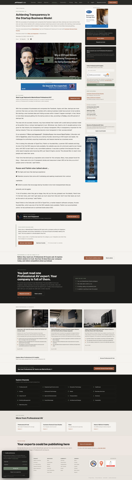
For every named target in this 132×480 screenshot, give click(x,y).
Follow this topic (100, 84)
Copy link (24, 39)
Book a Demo (76, 470)
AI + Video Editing (37, 464)
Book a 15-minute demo (86, 444)
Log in (92, 2)
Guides (62, 468)
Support (75, 472)
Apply (62, 470)
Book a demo (100, 38)
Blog (76, 2)
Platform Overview (37, 460)
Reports (48, 464)
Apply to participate (100, 131)
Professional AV (21, 11)
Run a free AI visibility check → (94, 258)
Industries (54, 2)
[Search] (88, 2)
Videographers (63, 464)
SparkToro (24, 137)
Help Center (49, 472)
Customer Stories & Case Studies (95, 93)
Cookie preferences (112, 477)
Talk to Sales (76, 464)
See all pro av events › (91, 118)
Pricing (71, 2)
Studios (48, 466)
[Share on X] (28, 39)
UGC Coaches (63, 466)
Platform (40, 2)
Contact (75, 462)
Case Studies (49, 462)
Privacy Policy (91, 477)
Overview (33, 2)
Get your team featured (26, 243)
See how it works (40, 243)
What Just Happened (33, 33)
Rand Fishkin (65, 134)
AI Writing (35, 462)
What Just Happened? (34, 134)
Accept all (15, 468)
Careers (75, 466)
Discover (46, 2)
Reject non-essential (15, 472)
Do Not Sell (105, 477)
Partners (75, 468)
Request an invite (101, 2)
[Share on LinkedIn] (31, 39)
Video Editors (63, 462)
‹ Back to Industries (20, 8)
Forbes (64, 116)
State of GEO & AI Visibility (93, 97)
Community (63, 2)
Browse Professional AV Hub (107, 358)
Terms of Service (98, 477)
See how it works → (91, 59)
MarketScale (35, 29)
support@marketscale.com (93, 82)
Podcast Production (37, 466)
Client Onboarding (50, 470)
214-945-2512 (108, 80)
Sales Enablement (37, 468)
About (80, 2)
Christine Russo (48, 134)
